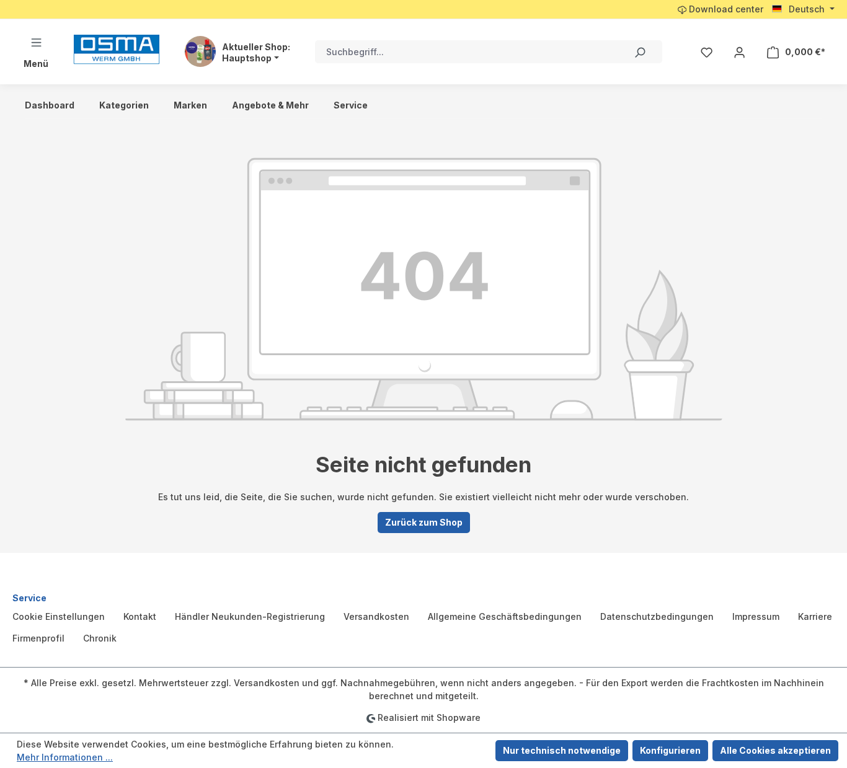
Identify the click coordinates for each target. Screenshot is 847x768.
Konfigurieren (670, 750)
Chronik (100, 638)
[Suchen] (639, 51)
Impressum (755, 616)
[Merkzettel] (706, 52)
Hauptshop (247, 58)
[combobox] (466, 51)
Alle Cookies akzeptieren (775, 750)
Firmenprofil (38, 638)
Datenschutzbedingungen (657, 616)
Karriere (815, 616)
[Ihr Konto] (739, 52)
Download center (724, 9)
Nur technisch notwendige (562, 750)
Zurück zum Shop (424, 522)
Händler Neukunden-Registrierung (250, 616)
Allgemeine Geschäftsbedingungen (505, 616)
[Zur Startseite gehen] (116, 49)
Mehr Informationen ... (65, 757)
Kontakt (139, 616)
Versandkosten (376, 616)
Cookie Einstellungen (58, 616)
